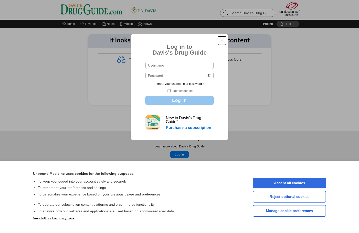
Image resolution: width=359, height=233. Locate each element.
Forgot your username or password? (180, 84)
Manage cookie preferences (289, 211)
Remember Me (183, 91)
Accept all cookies (289, 183)
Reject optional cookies (289, 196)
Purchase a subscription (188, 128)
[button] (222, 41)
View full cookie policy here (53, 218)
